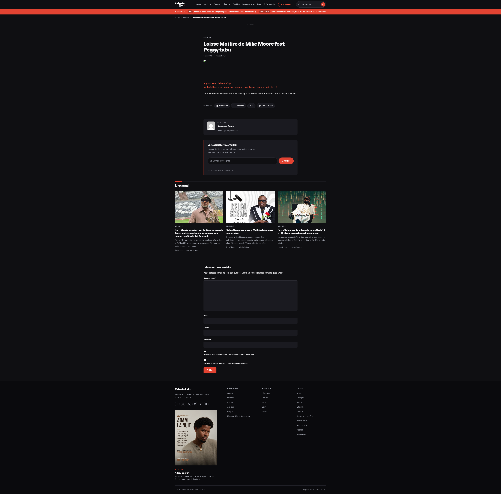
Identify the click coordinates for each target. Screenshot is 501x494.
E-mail (206, 327)
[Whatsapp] (206, 404)
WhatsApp (223, 106)
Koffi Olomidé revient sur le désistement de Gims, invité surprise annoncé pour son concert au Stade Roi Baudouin (199, 233)
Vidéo (264, 412)
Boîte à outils (269, 4)
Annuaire (287, 4)
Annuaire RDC (302, 425)
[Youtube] (194, 404)
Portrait (265, 398)
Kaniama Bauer (225, 126)
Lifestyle (226, 4)
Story (264, 407)
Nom (205, 315)
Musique (207, 4)
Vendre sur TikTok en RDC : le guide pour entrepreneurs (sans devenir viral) (222, 12)
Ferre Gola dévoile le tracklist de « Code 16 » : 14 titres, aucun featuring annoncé (301, 231)
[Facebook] (177, 404)
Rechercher (301, 435)
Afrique (230, 402)
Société (236, 4)
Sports (217, 4)
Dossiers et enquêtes (251, 4)
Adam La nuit (182, 472)
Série (264, 402)
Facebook (240, 106)
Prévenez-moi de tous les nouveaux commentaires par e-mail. (229, 355)
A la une (230, 407)
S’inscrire (286, 161)
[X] (189, 404)
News (198, 4)
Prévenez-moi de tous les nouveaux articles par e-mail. (226, 363)
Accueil (177, 17)
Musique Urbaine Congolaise (238, 416)
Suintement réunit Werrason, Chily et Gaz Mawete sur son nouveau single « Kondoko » (301, 12)
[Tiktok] (200, 404)
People (230, 412)
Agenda (300, 430)
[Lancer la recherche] (323, 4)
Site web (207, 339)
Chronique (266, 393)
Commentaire (210, 278)
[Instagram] (183, 404)
